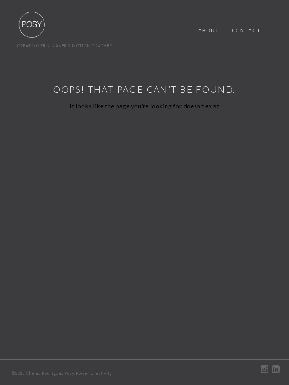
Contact (246, 30)
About (208, 30)
